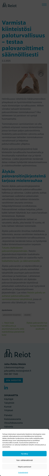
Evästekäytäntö (23, 473)
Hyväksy (24, 453)
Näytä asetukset (24, 466)
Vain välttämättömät (24, 460)
